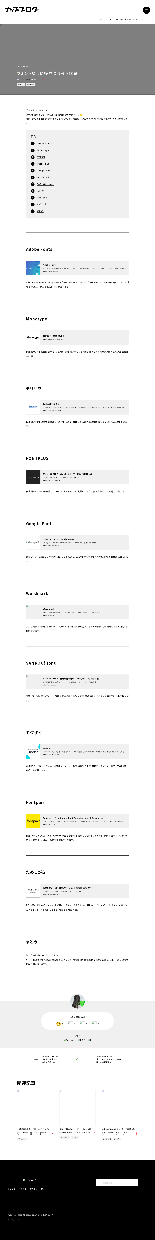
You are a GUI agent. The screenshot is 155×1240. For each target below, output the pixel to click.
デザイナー (30, 84)
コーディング (65, 1137)
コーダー (75, 1137)
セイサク (11, 1188)
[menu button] (146, 10)
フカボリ (33, 1188)
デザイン (21, 84)
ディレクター (22, 1139)
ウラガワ (22, 1188)
